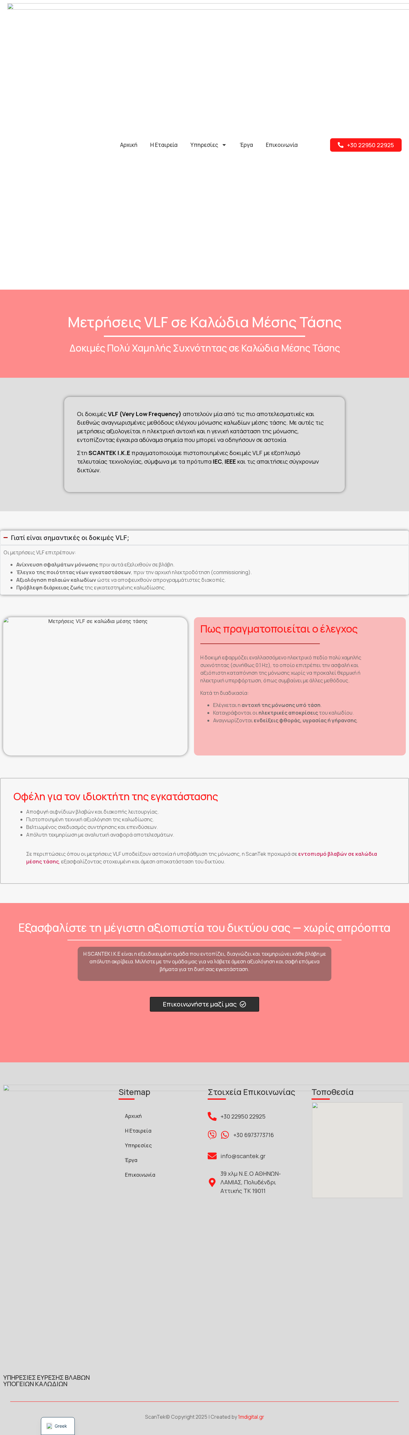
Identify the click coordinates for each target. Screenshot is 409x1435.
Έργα (246, 144)
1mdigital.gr (251, 1416)
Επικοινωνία (282, 144)
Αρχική (128, 144)
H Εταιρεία (164, 144)
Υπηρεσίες (204, 144)
